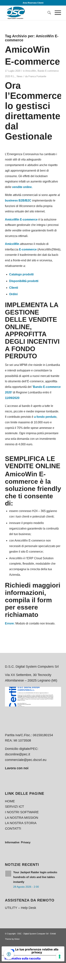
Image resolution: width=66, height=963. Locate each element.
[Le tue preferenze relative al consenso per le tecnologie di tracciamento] (59, 956)
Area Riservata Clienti (33, 3)
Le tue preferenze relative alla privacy (36, 950)
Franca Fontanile (37, 76)
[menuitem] (47, 12)
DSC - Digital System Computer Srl (32, 934)
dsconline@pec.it (17, 754)
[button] (9, 954)
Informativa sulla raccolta (23, 958)
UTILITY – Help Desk (20, 908)
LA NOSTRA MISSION (21, 817)
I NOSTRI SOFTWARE (22, 812)
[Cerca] (47, 12)
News (20, 76)
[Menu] (56, 12)
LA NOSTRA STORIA (20, 823)
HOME (10, 801)
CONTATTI (13, 828)
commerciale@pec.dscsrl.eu (25, 760)
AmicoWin (30, 70)
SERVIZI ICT (14, 806)
